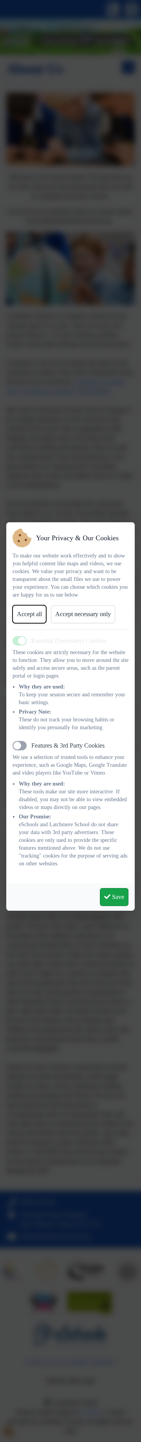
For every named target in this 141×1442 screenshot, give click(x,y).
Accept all (29, 614)
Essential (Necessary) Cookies (68, 640)
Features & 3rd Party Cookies (68, 745)
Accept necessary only (83, 614)
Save (117, 897)
